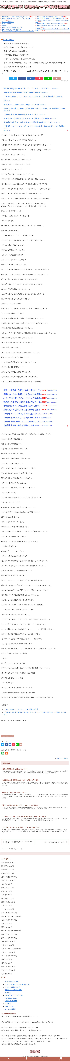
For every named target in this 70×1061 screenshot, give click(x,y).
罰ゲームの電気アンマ (8, 22)
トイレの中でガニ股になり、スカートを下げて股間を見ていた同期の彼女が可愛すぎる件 (34, 63)
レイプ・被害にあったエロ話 (11, 948)
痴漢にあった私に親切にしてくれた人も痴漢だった (50, 18)
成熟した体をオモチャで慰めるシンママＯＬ (19, 47)
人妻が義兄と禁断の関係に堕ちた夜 (16, 55)
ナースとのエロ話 (7, 909)
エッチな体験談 (8, 40)
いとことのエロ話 (7, 887)
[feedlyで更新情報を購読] (2, 753)
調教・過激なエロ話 (8, 966)
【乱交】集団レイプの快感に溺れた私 (12, 27)
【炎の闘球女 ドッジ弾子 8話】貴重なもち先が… (15, 17)
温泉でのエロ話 (6, 927)
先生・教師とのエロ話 (9, 913)
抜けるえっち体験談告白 (13, 990)
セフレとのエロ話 (7, 898)
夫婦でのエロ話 (6, 884)
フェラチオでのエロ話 (9, 956)
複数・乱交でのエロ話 (8, 736)
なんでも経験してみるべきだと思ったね (18, 67)
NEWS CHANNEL (11, 1001)
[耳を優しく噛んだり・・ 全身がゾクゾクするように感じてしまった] (31, 78)
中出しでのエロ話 (7, 945)
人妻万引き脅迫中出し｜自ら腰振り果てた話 (19, 59)
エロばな (8, 993)
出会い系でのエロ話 (8, 902)
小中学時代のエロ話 (8, 862)
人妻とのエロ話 (6, 905)
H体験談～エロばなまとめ (14, 995)
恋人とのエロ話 (6, 891)
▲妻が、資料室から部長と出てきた (16, 43)
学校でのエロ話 (6, 923)
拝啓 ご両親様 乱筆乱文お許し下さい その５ (50, 17)
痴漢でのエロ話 (6, 963)
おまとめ (8, 1003)
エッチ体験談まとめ (12, 982)
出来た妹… (5, 25)
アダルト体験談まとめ (12, 987)
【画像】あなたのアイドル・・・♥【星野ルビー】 (21, 709)
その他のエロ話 (6, 974)
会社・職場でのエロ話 (9, 920)
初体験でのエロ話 (7, 873)
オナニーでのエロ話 (8, 952)
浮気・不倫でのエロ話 (9, 938)
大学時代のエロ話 (7, 869)
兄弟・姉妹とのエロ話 (9, 877)
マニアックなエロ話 (8, 970)
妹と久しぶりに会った (8, 23)
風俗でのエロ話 (6, 959)
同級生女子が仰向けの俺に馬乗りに (16, 51)
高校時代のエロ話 (7, 866)
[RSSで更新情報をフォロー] (6, 753)
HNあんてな (9, 1006)
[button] (64, 658)
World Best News (11, 998)
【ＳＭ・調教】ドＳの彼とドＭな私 (11, 29)
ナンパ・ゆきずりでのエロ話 (11, 931)
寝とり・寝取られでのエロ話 (11, 916)
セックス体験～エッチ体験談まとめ (17, 984)
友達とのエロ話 (6, 895)
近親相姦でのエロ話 (8, 880)
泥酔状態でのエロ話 (8, 941)
